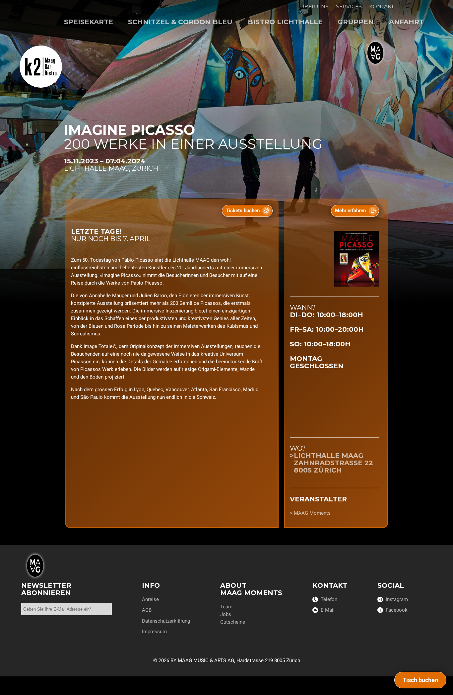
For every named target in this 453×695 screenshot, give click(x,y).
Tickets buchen (243, 211)
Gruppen (356, 22)
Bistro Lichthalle (285, 22)
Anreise (150, 599)
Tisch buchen (420, 679)
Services (349, 6)
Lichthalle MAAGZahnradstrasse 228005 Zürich (333, 463)
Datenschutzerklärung (166, 621)
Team (226, 607)
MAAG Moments (312, 513)
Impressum (154, 632)
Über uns (314, 6)
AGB (147, 610)
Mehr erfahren (350, 211)
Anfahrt (406, 22)
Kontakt (381, 6)
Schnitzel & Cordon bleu (180, 22)
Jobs (225, 614)
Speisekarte (88, 22)
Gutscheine (232, 622)
